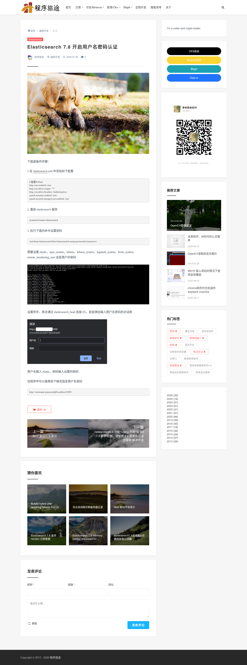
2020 (170, 416)
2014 (170, 437)
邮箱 (71, 584)
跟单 (172, 344)
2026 (170, 395)
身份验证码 (207, 331)
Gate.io (194, 77)
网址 (111, 584)
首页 (68, 7)
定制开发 (140, 7)
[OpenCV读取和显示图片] (176, 258)
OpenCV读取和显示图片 (202, 253)
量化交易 (189, 331)
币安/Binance (94, 7)
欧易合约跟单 (203, 372)
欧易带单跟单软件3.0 (201, 365)
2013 (170, 441)
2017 (170, 427)
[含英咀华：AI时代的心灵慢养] (176, 241)
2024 (170, 402)
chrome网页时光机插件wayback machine (202, 289)
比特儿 (173, 358)
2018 (170, 423)
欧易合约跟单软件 (179, 372)
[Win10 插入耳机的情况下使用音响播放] (176, 275)
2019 (170, 420)
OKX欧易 (194, 51)
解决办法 (198, 351)
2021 (170, 413)
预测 (172, 331)
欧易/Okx (112, 7)
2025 (170, 399)
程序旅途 (39, 57)
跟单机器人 (195, 338)
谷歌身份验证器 (178, 351)
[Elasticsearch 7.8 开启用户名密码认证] (88, 115)
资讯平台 (189, 344)
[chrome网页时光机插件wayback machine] (176, 292)
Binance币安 (194, 60)
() (41, 409)
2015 (170, 434)
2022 (170, 409)
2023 (170, 406)
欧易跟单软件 (191, 358)
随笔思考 (156, 7)
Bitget (127, 7)
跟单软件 (174, 338)
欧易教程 (174, 365)
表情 (34, 623)
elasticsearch (35, 39)
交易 (78, 7)
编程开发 (55, 57)
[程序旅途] (40, 7)
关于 (168, 7)
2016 (170, 430)
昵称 (30, 584)
